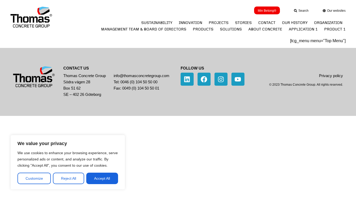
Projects (219, 22)
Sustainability (156, 22)
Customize (34, 178)
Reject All (68, 178)
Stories (243, 22)
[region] (67, 162)
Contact (266, 22)
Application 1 (303, 29)
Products (203, 29)
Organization (328, 22)
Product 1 (335, 29)
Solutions (231, 29)
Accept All (102, 178)
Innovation (190, 22)
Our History (295, 22)
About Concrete (265, 29)
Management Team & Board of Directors (143, 29)
